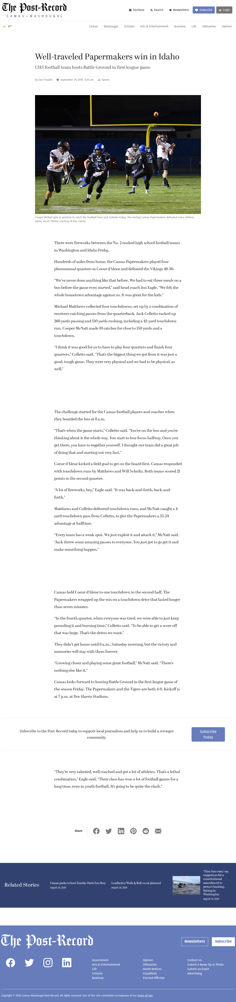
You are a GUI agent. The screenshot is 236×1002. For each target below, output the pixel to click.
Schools (129, 26)
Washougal (111, 26)
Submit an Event (198, 969)
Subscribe (205, 10)
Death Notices (152, 969)
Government (100, 960)
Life (194, 26)
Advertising (194, 973)
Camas (93, 26)
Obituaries (209, 26)
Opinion (227, 26)
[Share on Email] (158, 831)
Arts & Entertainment (154, 26)
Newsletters (181, 10)
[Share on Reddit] (146, 831)
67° (10, 26)
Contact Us (194, 960)
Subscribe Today (208, 734)
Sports (106, 79)
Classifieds (150, 973)
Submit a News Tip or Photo (205, 964)
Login (226, 10)
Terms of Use (145, 995)
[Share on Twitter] (108, 831)
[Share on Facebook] (96, 831)
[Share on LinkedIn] (121, 831)
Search (158, 10)
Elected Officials (153, 978)
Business (180, 26)
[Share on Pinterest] (133, 831)
